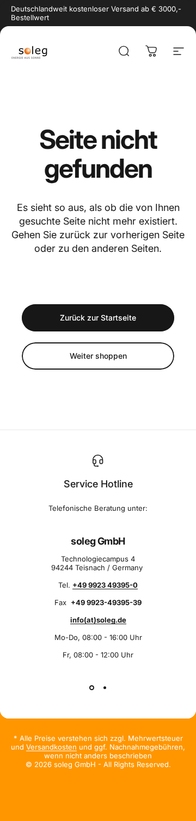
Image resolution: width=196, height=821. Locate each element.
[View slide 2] (104, 687)
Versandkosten (51, 746)
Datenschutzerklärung (49, 817)
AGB (176, 817)
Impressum (110, 817)
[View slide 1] (91, 687)
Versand (148, 817)
